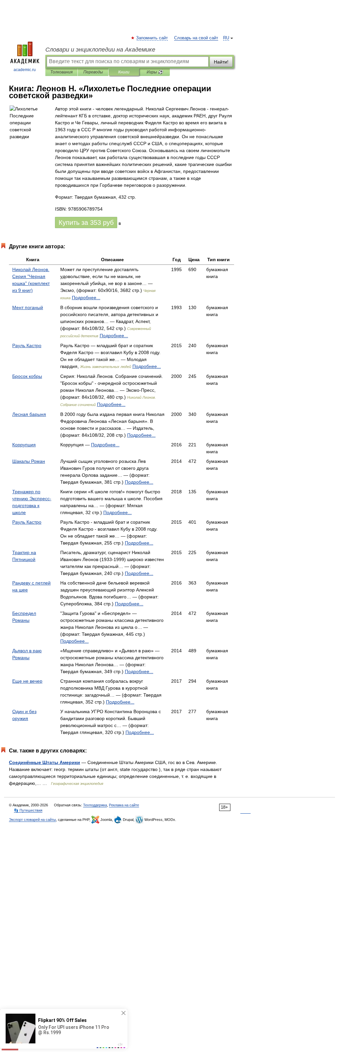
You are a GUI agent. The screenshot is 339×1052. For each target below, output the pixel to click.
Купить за (86, 222)
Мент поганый (27, 307)
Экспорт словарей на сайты (32, 820)
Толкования (61, 72)
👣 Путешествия (28, 810)
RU (226, 38)
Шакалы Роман (28, 461)
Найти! (221, 61)
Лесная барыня (29, 414)
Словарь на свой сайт (196, 38)
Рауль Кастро (26, 345)
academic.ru (25, 69)
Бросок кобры (27, 376)
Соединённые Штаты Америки (44, 762)
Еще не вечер (27, 681)
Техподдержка (95, 805)
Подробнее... (86, 297)
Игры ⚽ (155, 72)
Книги (123, 72)
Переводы (93, 72)
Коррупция (24, 444)
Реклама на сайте (124, 805)
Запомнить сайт (152, 38)
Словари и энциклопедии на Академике (100, 49)
